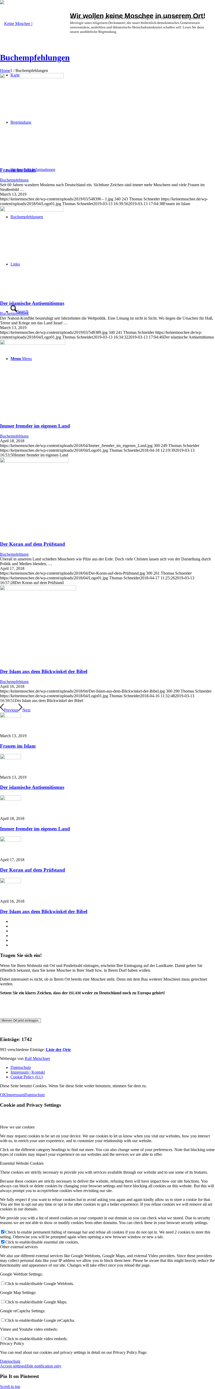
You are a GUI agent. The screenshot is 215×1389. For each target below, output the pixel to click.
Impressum (15, 1095)
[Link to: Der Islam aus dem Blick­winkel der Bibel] (10, 882)
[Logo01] (16, 23)
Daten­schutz (10, 1361)
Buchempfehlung (14, 180)
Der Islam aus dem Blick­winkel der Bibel (43, 671)
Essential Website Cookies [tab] (22, 1163)
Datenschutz (34, 1095)
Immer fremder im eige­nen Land (35, 426)
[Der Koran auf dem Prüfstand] (34, 461)
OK (3, 1095)
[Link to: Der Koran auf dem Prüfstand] (10, 840)
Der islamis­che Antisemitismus (32, 303)
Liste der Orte (58, 1049)
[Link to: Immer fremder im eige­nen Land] (10, 799)
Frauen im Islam (18, 170)
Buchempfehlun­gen (35, 57)
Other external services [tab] (19, 1247)
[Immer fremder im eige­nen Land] (32, 343)
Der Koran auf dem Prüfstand (32, 544)
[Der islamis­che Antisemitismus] (31, 210)
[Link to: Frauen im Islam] (10, 716)
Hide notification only (43, 1366)
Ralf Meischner (37, 1058)
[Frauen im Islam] (32, 77)
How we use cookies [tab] (17, 1127)
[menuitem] (112, 1067)
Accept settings (12, 1366)
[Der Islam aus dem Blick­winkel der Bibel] (38, 589)
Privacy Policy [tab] (12, 1343)
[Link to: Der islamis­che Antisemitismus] (10, 758)
